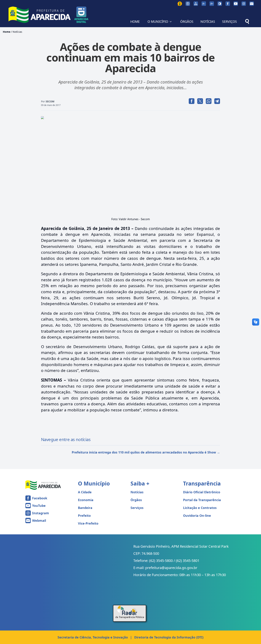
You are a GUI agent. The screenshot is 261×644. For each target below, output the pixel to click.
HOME (135, 21)
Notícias (17, 31)
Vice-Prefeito (88, 523)
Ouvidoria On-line (197, 515)
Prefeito (84, 515)
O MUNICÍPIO (158, 21)
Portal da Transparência (202, 500)
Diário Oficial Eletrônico (201, 492)
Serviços (136, 508)
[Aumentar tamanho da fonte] (212, 3)
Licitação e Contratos (200, 508)
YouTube (39, 505)
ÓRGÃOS (186, 21)
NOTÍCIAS (207, 21)
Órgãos (136, 500)
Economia (85, 500)
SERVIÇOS (229, 21)
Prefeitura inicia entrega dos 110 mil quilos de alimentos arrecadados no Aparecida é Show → (146, 452)
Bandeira (85, 508)
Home (6, 31)
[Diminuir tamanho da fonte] (204, 3)
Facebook (39, 498)
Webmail (39, 520)
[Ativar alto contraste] (220, 3)
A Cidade (85, 492)
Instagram (40, 513)
